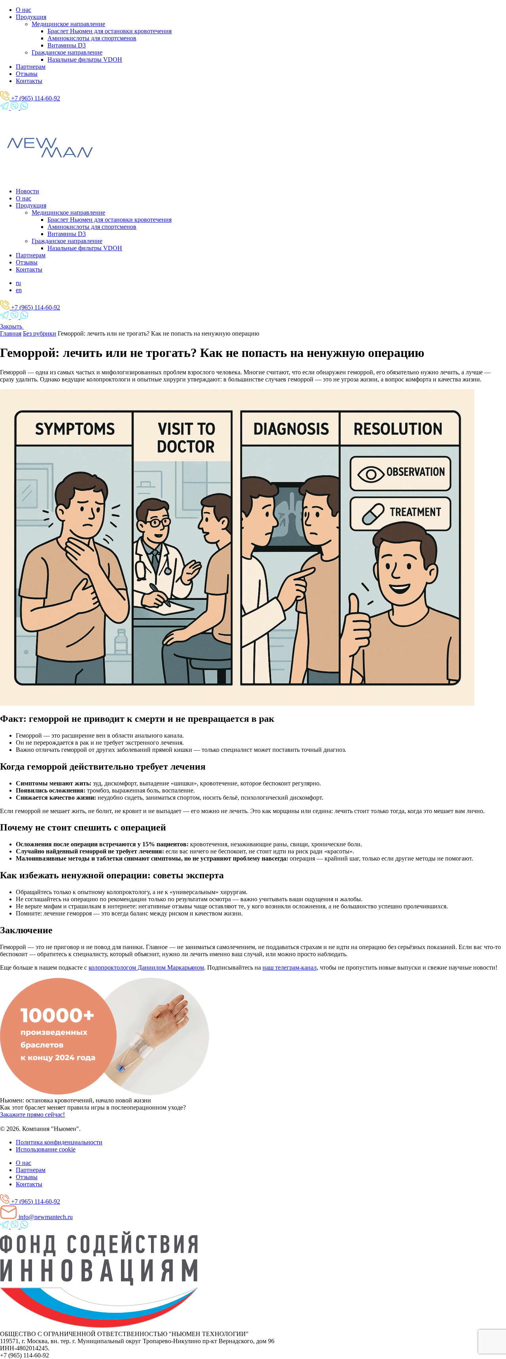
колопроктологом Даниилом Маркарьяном (146, 967)
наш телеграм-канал (289, 967)
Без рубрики (39, 333)
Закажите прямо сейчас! (32, 1114)
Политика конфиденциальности (59, 1142)
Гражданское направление (67, 52)
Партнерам (30, 66)
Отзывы (27, 73)
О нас (23, 9)
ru (18, 282)
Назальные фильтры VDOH (84, 59)
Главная (10, 333)
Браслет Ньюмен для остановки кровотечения (109, 31)
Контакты (29, 80)
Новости (27, 191)
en (19, 290)
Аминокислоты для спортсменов (91, 38)
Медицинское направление (68, 24)
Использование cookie (46, 1149)
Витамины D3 (66, 45)
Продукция (31, 16)
